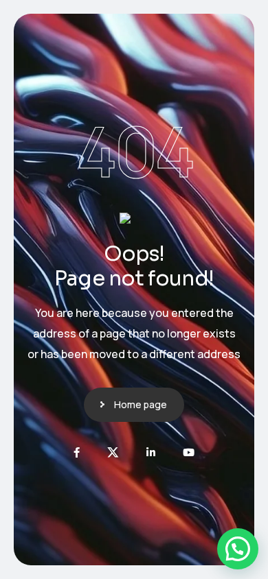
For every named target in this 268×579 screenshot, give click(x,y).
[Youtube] (188, 452)
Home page (140, 404)
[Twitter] (113, 452)
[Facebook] (77, 452)
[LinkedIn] (150, 452)
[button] (237, 548)
